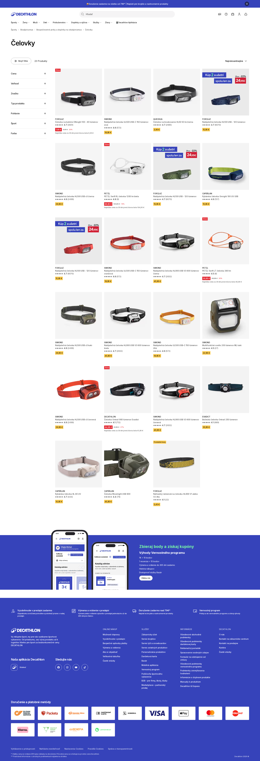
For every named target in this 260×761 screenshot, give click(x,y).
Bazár (144, 661)
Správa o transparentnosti (120, 749)
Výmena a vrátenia (112, 647)
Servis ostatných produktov (154, 647)
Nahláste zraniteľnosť (49, 749)
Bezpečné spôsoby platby (115, 643)
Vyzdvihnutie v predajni (114, 639)
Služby (96, 22)
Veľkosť (15, 83)
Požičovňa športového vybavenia (152, 675)
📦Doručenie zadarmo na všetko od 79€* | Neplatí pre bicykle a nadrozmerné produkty (127, 4)
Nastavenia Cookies (73, 749)
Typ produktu (17, 103)
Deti (45, 22)
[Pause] (247, 4)
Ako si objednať (110, 652)
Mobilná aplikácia (150, 665)
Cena (13, 73)
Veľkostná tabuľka (111, 656)
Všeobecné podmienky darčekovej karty (191, 642)
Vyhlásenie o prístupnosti (23, 749)
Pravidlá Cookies (96, 749)
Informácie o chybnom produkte (195, 677)
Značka (14, 93)
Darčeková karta (149, 656)
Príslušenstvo (59, 22)
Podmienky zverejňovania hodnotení (192, 672)
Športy (14, 22)
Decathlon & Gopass (190, 686)
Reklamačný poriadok (190, 648)
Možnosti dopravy (111, 634)
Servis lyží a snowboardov (154, 643)
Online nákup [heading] (110, 629)
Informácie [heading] (186, 629)
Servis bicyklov (149, 639)
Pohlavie (15, 113)
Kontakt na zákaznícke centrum (234, 639)
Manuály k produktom (190, 682)
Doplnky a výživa (79, 22)
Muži (35, 22)
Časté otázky (109, 661)
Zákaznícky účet (149, 634)
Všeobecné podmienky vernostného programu (191, 665)
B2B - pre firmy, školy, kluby (154, 681)
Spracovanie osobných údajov (194, 652)
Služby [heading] (145, 629)
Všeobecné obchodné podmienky (190, 636)
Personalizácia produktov (154, 652)
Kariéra (222, 647)
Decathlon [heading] (225, 629)
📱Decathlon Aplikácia (126, 22)
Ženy (25, 22)
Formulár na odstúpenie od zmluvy (193, 658)
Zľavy (108, 22)
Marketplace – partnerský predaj (153, 686)
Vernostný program (150, 669)
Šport (13, 123)
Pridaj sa (146, 578)
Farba (14, 133)
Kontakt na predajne (228, 643)
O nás (222, 634)
